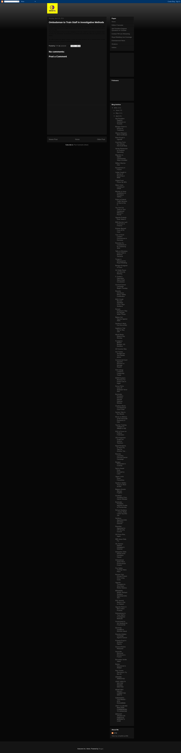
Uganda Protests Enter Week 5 (120, 218)
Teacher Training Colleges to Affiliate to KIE (120, 426)
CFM (115, 733)
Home (77, 139)
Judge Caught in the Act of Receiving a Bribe (120, 174)
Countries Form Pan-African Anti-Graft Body (121, 144)
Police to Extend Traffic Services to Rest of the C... (121, 202)
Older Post (101, 139)
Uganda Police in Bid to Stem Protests (121, 608)
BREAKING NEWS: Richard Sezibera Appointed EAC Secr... (121, 594)
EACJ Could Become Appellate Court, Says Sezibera (120, 302)
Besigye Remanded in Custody (120, 463)
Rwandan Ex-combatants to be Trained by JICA (120, 245)
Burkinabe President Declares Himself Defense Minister (119, 398)
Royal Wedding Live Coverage (122, 37)
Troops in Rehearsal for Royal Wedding (121, 261)
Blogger (101, 749)
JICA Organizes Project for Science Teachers (120, 440)
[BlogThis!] (73, 46)
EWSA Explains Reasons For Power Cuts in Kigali (120, 380)
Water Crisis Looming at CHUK (119, 186)
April (117, 116)
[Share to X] (75, 46)
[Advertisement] (77, 120)
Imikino (114, 47)
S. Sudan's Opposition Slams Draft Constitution (120, 279)
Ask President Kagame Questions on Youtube (119, 29)
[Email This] (71, 46)
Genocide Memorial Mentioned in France (120, 654)
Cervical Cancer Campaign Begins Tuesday (121, 286)
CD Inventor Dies (121, 349)
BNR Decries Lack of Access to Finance (121, 224)
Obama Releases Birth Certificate (121, 134)
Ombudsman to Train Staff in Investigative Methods (120, 615)
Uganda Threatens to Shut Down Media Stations (121, 585)
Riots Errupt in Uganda (120, 138)
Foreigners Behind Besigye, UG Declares (120, 343)
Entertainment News (118, 40)
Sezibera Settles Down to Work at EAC (120, 484)
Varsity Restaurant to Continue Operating (121, 150)
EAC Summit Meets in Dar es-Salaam (120, 602)
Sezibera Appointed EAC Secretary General (121, 520)
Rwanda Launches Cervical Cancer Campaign (121, 456)
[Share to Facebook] (77, 46)
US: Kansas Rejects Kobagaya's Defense (120, 546)
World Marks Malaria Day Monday (120, 336)
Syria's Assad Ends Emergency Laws (119, 471)
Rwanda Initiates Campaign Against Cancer (121, 636)
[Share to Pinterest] (79, 46)
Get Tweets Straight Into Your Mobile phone (120, 354)
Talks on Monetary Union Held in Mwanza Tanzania (121, 253)
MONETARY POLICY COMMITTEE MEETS (120, 692)
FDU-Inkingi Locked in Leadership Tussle (119, 372)
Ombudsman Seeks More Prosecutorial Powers (120, 562)
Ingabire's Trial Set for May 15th (120, 330)
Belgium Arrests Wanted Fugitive (120, 491)
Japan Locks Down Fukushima (119, 478)
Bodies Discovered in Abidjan (120, 666)
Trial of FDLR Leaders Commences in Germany (121, 237)
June (117, 110)
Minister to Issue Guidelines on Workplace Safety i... (120, 194)
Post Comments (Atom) (81, 145)
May (117, 113)
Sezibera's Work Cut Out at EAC (121, 324)
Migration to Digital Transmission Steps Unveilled (121, 157)
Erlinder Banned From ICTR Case (120, 230)
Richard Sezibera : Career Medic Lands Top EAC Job (121, 512)
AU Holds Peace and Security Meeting (120, 272)
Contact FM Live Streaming (121, 34)
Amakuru (115, 44)
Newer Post (53, 139)
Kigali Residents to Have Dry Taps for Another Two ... (121, 448)
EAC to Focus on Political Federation (121, 433)
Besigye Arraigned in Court (121, 266)
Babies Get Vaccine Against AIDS (121, 319)
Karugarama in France (120, 168)
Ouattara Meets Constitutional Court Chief (120, 407)
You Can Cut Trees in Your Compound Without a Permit (120, 211)
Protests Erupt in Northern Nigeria (120, 642)
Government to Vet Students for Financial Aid (121, 623)
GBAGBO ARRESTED (120, 678)
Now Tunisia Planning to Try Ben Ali (121, 672)
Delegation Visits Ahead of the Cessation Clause (120, 554)
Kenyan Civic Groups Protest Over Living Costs (121, 577)
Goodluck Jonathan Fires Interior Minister (121, 497)
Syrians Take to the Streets (120, 413)
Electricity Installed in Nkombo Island (121, 629)
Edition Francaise (117, 25)
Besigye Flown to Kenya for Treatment (121, 128)
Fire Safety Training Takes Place (121, 569)
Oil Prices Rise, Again (120, 535)
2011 (116, 108)
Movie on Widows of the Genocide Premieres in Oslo (121, 419)
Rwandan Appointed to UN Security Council (120, 529)
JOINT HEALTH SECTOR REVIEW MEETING (120, 684)
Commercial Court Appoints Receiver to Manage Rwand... (121, 363)
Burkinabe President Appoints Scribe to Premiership (121, 504)
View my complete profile (120, 736)
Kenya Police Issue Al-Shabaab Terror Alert (121, 388)
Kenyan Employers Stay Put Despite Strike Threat (121, 311)
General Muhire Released (120, 647)
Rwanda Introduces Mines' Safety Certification (120, 293)
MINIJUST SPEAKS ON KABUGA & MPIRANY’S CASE (120, 717)
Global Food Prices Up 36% (121, 181)
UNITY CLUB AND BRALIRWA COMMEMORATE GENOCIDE (121, 708)
